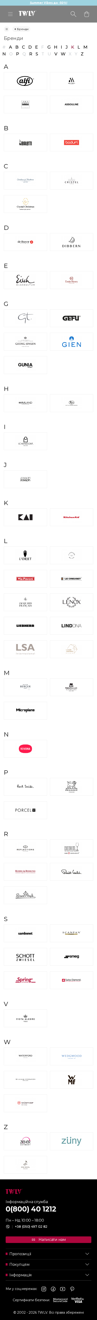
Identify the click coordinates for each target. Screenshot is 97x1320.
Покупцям (19, 1264)
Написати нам (52, 1239)
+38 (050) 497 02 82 (29, 1227)
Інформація (20, 1275)
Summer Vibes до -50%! (48, 2)
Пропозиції (20, 1254)
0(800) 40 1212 (31, 1209)
